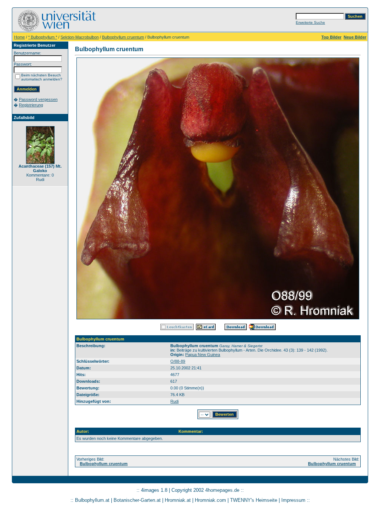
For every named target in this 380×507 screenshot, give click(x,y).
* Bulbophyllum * (42, 37)
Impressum (293, 500)
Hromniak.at (178, 500)
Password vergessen (38, 99)
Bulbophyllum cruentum (123, 37)
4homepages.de (222, 490)
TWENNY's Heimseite (253, 500)
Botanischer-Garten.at (137, 500)
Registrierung (31, 105)
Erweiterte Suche (310, 22)
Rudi (174, 401)
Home (19, 37)
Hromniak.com (210, 500)
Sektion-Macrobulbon (79, 37)
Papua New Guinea (202, 354)
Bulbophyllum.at (92, 500)
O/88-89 (177, 361)
